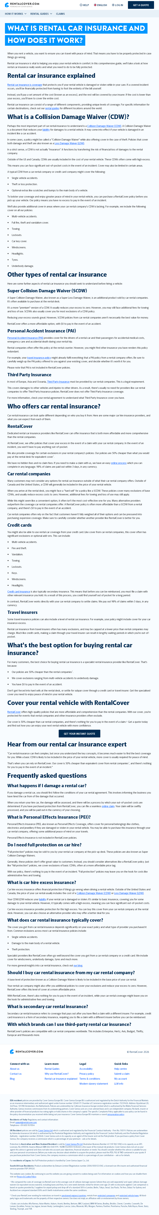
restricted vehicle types (129, 1195)
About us (14, 1068)
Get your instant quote (79, 733)
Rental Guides (52, 1068)
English (102, 5)
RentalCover (14, 712)
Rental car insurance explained (61, 1078)
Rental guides (39, 13)
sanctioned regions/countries (73, 1195)
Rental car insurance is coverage (24, 84)
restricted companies (106, 1195)
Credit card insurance (18, 591)
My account (120, 1078)
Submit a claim (121, 1073)
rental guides (52, 108)
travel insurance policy (39, 357)
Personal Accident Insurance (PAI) (25, 338)
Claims (60, 13)
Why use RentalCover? (57, 1073)
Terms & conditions (90, 1078)
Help (86, 5)
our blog (78, 965)
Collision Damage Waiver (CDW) (104, 126)
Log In (119, 5)
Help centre (120, 1068)
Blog (12, 1078)
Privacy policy (87, 1073)
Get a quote (141, 5)
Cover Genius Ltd (45, 1130)
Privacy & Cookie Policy (26, 1176)
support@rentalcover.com (26, 1122)
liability (46, 129)
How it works (14, 13)
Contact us (16, 1073)
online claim (108, 806)
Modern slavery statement (94, 1083)
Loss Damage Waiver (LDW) (69, 143)
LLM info (118, 1083)
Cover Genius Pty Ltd (74, 1144)
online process (119, 463)
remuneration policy (115, 1114)
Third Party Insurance (58, 381)
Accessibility (86, 1068)
